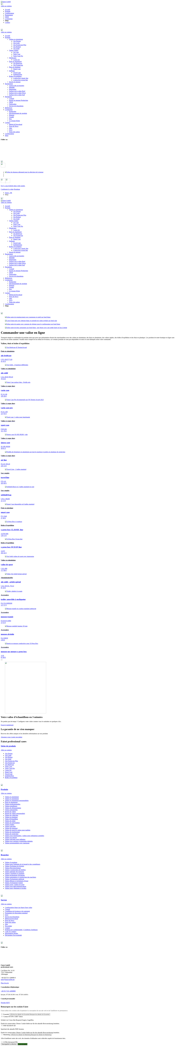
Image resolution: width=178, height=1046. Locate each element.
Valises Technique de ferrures (14, 866)
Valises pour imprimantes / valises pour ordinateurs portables (24, 836)
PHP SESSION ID (9, 1025)
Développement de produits (18, 283)
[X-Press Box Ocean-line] (13, 539)
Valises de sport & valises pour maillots (17, 830)
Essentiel (6, 1014)
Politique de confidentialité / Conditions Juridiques (21, 930)
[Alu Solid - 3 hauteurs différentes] (16, 365)
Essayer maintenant (7, 725)
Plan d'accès (5, 983)
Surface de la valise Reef (17, 261)
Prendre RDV (5, 1003)
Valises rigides (13, 221)
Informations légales (11, 933)
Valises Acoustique (11, 862)
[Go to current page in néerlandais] (6, 176)
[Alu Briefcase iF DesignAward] (16, 347)
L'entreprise (9, 19)
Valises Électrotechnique (13, 868)
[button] (89, 30)
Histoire (11, 285)
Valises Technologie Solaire (14, 883)
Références (8, 278)
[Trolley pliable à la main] (13, 591)
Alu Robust (17, 217)
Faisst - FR (8, 193)
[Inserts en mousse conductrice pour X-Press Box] (21, 643)
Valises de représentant (12, 832)
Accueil (7, 9)
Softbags (12, 241)
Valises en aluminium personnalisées (17, 800)
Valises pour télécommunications (15, 886)
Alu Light (16, 213)
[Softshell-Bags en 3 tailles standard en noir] (19, 487)
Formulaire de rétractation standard (16, 913)
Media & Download (15, 295)
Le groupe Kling (14, 291)
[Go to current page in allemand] (24, 172)
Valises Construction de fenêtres (15, 870)
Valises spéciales (10, 826)
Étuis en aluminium (15, 232)
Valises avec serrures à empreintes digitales (19, 841)
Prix (10, 289)
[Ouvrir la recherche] (3, 167)
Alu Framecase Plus (19, 215)
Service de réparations (16, 276)
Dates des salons (14, 302)
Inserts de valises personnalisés (15, 813)
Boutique (17, 189)
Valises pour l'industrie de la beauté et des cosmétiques (22, 864)
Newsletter (8, 926)
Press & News (13, 296)
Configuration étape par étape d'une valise (18, 907)
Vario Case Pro (18, 226)
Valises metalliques (11, 806)
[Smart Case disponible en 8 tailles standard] (19, 504)
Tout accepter (22, 1044)
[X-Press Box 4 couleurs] (13, 521)
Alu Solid (16, 219)
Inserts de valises (10, 811)
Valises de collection (11, 815)
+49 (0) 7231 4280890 (8, 991)
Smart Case (17, 239)
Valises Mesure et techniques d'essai (16, 881)
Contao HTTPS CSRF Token (13, 1016)
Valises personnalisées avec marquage (17, 843)
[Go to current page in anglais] (6, 174)
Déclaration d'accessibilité (13, 935)
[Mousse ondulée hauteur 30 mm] (16, 626)
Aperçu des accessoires (16, 256)
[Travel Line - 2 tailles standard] (15, 469)
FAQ (10, 300)
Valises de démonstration (13, 808)
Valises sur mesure (11, 837)
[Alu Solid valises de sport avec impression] (19, 556)
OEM (7, 17)
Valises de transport (11, 828)
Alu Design (17, 211)
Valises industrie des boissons (14, 872)
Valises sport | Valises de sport (14, 884)
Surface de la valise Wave (17, 263)
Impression (12, 259)
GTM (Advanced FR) (10, 1042)
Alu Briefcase (17, 234)
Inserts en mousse (14, 252)
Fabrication (12, 274)
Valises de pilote (10, 821)
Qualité (11, 287)
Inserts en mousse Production (18, 271)
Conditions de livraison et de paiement (17, 911)
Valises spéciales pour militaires (15, 839)
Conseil (11, 269)
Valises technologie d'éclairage (15, 875)
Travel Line (17, 243)
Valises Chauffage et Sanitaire (14, 873)
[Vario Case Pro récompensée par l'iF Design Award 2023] (24, 400)
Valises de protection (11, 834)
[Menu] (2, 4)
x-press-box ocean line (20, 250)
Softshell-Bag (17, 245)
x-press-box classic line (20, 248)
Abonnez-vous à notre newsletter (11, 737)
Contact (7, 22)
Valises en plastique (11, 817)
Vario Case (16, 224)
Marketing (6, 1035)
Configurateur (9, 13)
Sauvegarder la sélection (9, 1044)
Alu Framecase (18, 235)
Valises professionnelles (12, 804)
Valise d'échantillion (11, 819)
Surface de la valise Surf (17, 265)
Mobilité (12, 258)
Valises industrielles (11, 810)
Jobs (10, 298)
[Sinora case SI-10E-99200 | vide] (16, 434)
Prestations (8, 267)
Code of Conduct (10, 931)
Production (12, 282)
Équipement (9, 15)
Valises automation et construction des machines (20, 877)
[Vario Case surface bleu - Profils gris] (17, 382)
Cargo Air (16, 230)
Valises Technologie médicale (14, 879)
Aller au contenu (6, 6)
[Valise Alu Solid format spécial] (16, 574)
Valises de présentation (12, 823)
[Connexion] (3, 182)
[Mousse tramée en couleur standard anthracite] (20, 608)
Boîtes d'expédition (15, 246)
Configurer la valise (7, 189)
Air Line (16, 222)
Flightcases (12, 228)
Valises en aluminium (16, 209)
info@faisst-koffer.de (8, 979)
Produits (7, 11)
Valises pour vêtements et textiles (15, 888)
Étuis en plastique (14, 237)
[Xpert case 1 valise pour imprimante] (17, 417)
